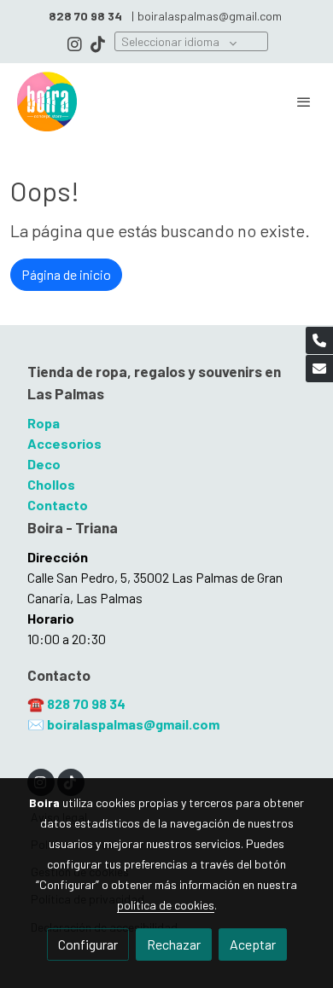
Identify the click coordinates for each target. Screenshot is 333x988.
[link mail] (319, 368)
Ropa (43, 423)
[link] (47, 101)
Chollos (51, 484)
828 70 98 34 (86, 703)
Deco (44, 464)
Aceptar (253, 944)
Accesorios (64, 443)
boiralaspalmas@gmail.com (209, 16)
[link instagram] (74, 43)
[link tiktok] (98, 43)
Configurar (88, 944)
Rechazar (174, 944)
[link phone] (319, 340)
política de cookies (165, 905)
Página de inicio (66, 274)
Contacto (57, 505)
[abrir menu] (304, 101)
